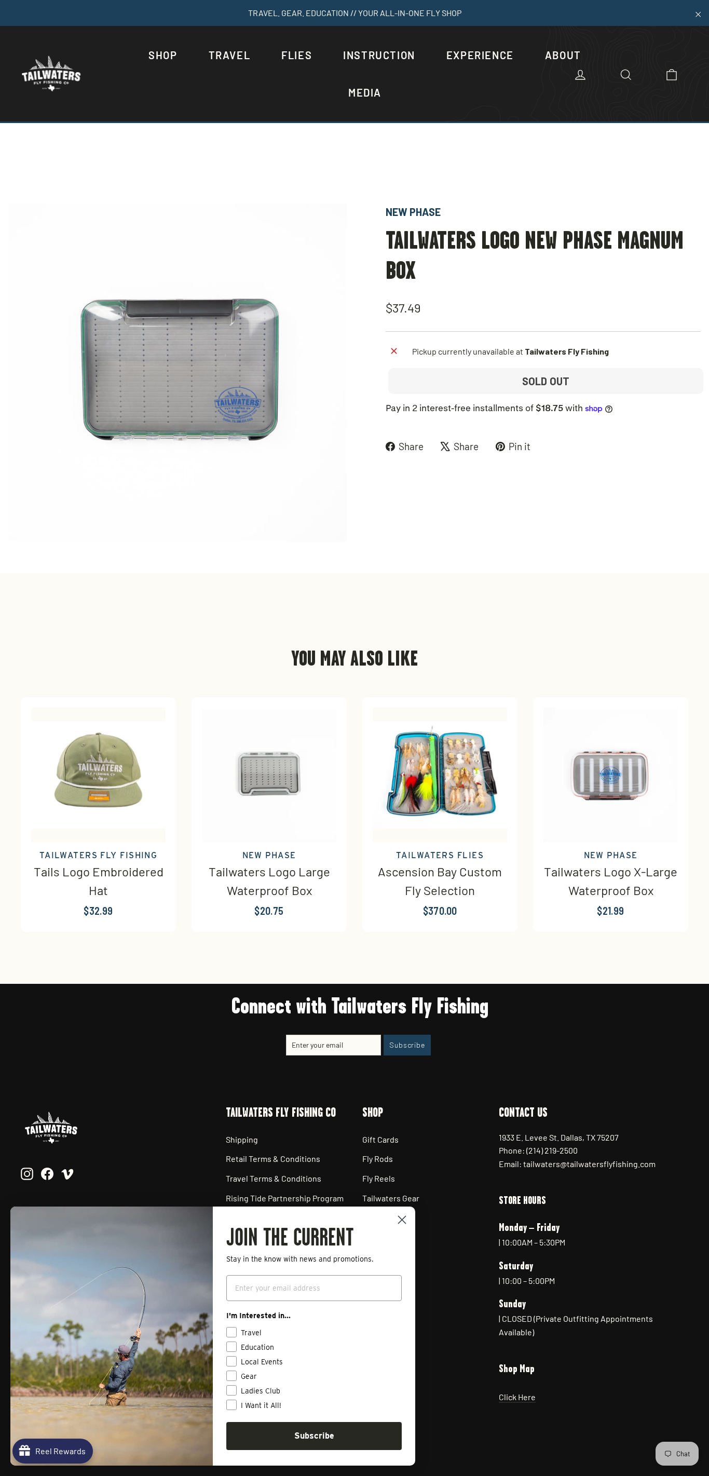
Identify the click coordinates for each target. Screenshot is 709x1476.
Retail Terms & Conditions (273, 1158)
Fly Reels (378, 1178)
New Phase (413, 212)
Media (364, 92)
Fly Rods (377, 1158)
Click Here (517, 1397)
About (563, 55)
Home (19, 168)
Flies (296, 55)
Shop (162, 55)
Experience (480, 55)
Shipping (242, 1139)
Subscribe (314, 1436)
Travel (230, 55)
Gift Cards (380, 1139)
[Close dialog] (402, 1220)
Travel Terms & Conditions (273, 1178)
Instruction (379, 55)
